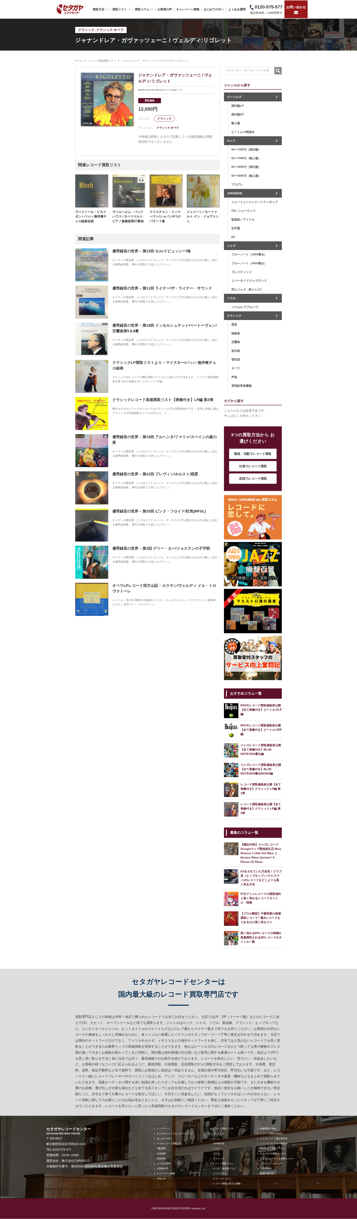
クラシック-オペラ (110, 30)
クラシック (86, 30)
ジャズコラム (220, 1173)
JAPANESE (234, 193)
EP (233, 237)
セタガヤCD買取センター (273, 1153)
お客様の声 (164, 9)
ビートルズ (234, 96)
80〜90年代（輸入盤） (246, 175)
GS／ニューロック (243, 210)
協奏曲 (235, 333)
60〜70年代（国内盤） (246, 149)
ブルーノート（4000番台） (249, 263)
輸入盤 (235, 123)
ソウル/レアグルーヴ (244, 307)
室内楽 (235, 350)
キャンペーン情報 (187, 9)
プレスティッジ (241, 272)
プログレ (237, 184)
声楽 (234, 377)
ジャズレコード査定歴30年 (274, 1138)
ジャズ (231, 245)
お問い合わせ (296, 7)
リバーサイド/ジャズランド (249, 280)
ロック (231, 140)
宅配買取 (161, 1148)
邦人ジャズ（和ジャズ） (247, 289)
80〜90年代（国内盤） (246, 166)
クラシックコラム (222, 1178)
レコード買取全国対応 (271, 1133)
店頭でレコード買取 (253, 478)
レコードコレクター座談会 (273, 1143)
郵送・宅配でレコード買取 (252, 453)
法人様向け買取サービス (272, 1148)
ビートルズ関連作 (243, 132)
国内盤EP (237, 114)
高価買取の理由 (268, 1128)
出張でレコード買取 (253, 466)
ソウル (231, 298)
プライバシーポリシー (271, 1163)
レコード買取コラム (223, 1163)
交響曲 (235, 342)
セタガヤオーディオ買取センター (277, 1158)
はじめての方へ (214, 9)
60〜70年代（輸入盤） (246, 158)
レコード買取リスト (223, 1128)
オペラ (235, 368)
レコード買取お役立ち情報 (226, 1183)
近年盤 (235, 228)
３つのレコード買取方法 (169, 1143)
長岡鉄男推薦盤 (241, 385)
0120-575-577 (62, 1149)
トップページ (163, 1128)
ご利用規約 (265, 1168)
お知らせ (161, 1178)
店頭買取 (161, 1158)
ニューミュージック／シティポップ (254, 202)
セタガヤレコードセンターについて (175, 1133)
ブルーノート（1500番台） (249, 254)
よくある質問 (237, 9)
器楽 (234, 324)
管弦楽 (235, 359)
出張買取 (161, 1153)
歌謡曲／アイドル (243, 219)
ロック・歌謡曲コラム (224, 1168)
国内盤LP (237, 105)
